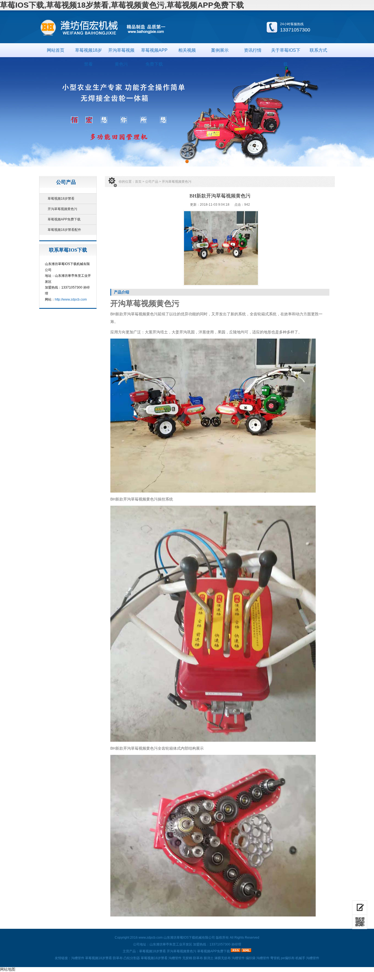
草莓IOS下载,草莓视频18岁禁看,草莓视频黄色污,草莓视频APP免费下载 (122, 5)
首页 (138, 182)
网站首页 (55, 50)
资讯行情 (252, 50)
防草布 (118, 958)
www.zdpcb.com (151, 937)
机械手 (300, 958)
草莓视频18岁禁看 (88, 52)
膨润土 (209, 958)
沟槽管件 (77, 958)
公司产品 (151, 182)
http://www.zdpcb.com (71, 299)
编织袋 (250, 958)
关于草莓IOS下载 (285, 52)
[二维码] (359, 922)
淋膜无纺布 (222, 958)
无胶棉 (187, 958)
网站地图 (7, 969)
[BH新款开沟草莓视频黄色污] (221, 248)
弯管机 (275, 958)
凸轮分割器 (131, 958)
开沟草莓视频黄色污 (121, 52)
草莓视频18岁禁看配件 (64, 230)
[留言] (359, 907)
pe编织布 (288, 958)
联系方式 (318, 50)
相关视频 (187, 50)
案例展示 (220, 50)
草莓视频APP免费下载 (154, 52)
